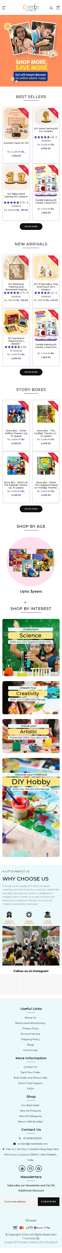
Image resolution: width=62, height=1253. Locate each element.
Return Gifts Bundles (30, 1121)
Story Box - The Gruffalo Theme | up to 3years (46, 433)
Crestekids (29, 1238)
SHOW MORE (31, 226)
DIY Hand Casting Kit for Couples (46, 130)
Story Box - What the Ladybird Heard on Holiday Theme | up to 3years (45, 486)
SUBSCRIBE (48, 1201)
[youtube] (22, 1168)
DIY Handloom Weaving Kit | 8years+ (16, 341)
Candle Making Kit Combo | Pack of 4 (46, 201)
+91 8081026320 (32, 1138)
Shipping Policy (30, 1039)
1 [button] (25, 602)
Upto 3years (31, 591)
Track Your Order (30, 1072)
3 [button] (31, 602)
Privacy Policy (30, 1028)
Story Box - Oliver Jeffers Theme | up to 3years (16, 433)
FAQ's (30, 1088)
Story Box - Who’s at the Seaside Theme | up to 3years (16, 485)
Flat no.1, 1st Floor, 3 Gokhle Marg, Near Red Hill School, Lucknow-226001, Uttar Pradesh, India (31, 1154)
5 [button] (37, 602)
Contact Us (30, 1066)
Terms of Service (30, 1033)
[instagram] (30, 1168)
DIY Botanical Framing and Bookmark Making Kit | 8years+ (16, 288)
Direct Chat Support (30, 1083)
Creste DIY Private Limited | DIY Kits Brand (31, 1242)
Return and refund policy (30, 1023)
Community (30, 1050)
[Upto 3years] (31, 561)
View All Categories (30, 1116)
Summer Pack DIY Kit (16, 143)
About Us (30, 1017)
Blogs (30, 1044)
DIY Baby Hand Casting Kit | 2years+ (16, 195)
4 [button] (34, 602)
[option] (31, 51)
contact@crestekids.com (32, 1143)
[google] (38, 1168)
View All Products (30, 1110)
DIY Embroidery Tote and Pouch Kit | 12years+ (46, 287)
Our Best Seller (30, 1105)
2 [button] (28, 602)
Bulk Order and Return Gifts (30, 1077)
